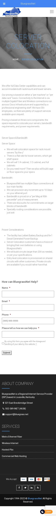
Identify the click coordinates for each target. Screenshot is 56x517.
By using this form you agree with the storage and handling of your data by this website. (25, 342)
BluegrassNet (28, 3)
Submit (6, 352)
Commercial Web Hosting (14, 456)
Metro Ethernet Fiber (12, 436)
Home (16, 59)
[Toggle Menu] (4, 3)
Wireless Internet (10, 443)
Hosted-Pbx (7, 449)
